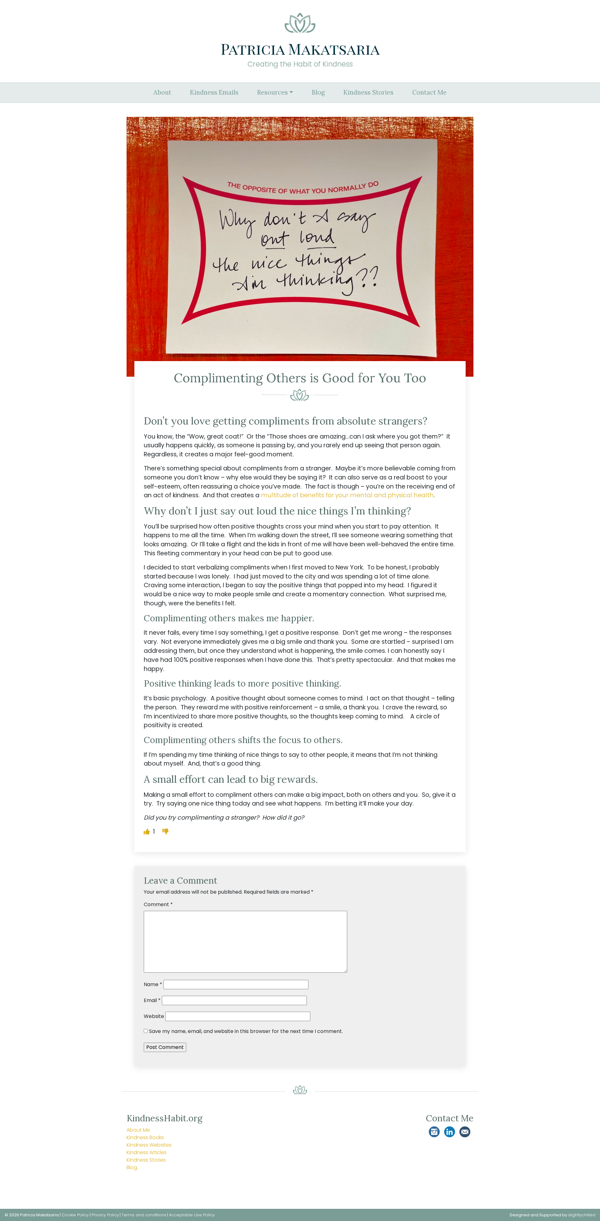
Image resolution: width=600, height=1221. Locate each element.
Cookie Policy (75, 1215)
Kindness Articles (147, 1152)
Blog (318, 92)
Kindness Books (145, 1137)
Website (154, 1016)
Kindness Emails (214, 92)
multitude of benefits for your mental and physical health (347, 495)
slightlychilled (581, 1215)
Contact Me (429, 92)
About (162, 92)
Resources (272, 92)
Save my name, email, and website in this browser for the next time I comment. (246, 1031)
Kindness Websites (149, 1145)
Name (153, 984)
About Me (138, 1130)
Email (152, 1000)
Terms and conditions (144, 1215)
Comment (158, 904)
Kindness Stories (368, 92)
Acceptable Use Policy (192, 1215)
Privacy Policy (105, 1215)
